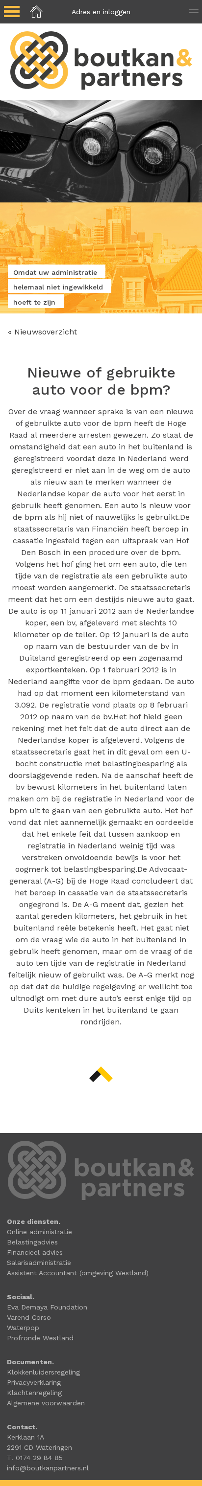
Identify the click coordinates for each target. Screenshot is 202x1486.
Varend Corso (29, 1317)
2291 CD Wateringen (39, 1447)
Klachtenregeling (34, 1393)
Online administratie (39, 1232)
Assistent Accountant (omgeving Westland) (78, 1273)
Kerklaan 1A (25, 1437)
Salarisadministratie (39, 1262)
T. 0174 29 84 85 (35, 1458)
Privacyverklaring (34, 1382)
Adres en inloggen (101, 12)
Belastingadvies (32, 1242)
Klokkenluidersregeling (43, 1372)
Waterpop (23, 1327)
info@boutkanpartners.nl (48, 1468)
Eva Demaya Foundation (47, 1307)
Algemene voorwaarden (46, 1403)
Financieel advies (35, 1252)
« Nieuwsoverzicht (42, 331)
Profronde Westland (40, 1338)
